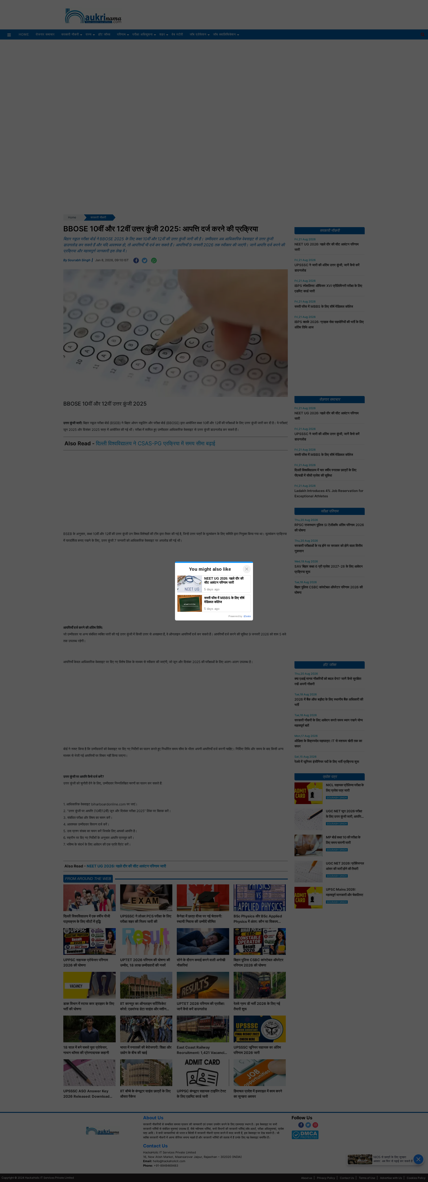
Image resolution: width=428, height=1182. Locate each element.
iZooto (247, 616)
